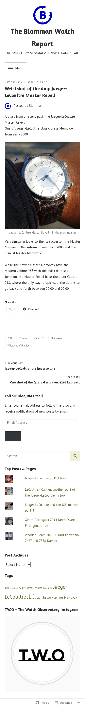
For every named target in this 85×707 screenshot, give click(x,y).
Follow (13, 436)
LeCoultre (58, 597)
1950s (7, 588)
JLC (31, 596)
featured (47, 587)
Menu (19, 68)
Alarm (23, 338)
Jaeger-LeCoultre (37, 82)
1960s (14, 587)
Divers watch (34, 588)
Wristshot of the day (18, 345)
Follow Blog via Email (24, 395)
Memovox (56, 338)
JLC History (44, 597)
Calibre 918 (38, 338)
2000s (11, 338)
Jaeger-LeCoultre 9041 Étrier (45, 478)
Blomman (35, 105)
